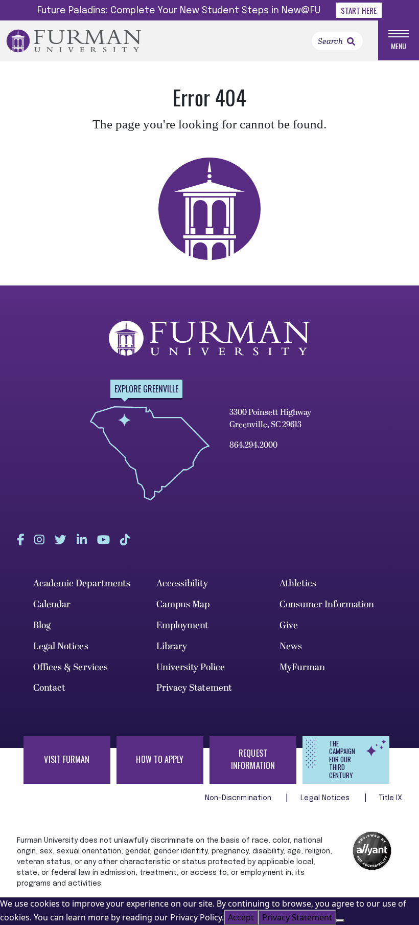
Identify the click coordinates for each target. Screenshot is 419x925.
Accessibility (182, 583)
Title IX (391, 798)
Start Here (359, 10)
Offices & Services (70, 667)
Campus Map (183, 604)
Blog (42, 625)
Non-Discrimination (239, 798)
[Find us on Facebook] (20, 539)
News (291, 646)
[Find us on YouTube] (103, 539)
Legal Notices (60, 646)
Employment (182, 625)
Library (172, 646)
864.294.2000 (253, 445)
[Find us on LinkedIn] (82, 539)
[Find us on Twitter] (60, 539)
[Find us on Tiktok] (125, 539)
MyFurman (302, 667)
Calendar (52, 604)
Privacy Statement (194, 688)
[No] (340, 920)
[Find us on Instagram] (39, 539)
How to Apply (159, 759)
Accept (241, 917)
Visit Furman (66, 759)
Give (289, 625)
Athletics (298, 583)
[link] (351, 41)
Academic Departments (82, 583)
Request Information (253, 759)
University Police (190, 667)
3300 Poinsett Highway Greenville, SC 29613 (270, 418)
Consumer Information (327, 604)
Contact (49, 688)
